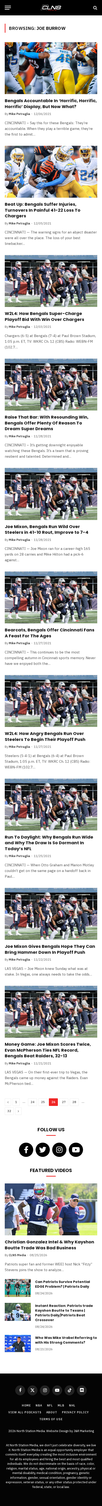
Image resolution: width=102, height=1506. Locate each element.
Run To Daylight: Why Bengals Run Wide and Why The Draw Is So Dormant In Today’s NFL (49, 843)
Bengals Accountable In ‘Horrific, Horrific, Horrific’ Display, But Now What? (51, 103)
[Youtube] (76, 1150)
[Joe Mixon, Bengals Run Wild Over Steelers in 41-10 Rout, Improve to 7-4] (51, 494)
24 (32, 1102)
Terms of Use (50, 1419)
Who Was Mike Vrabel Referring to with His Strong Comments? (66, 1340)
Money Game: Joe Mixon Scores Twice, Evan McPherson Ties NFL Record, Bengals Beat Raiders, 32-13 (48, 1050)
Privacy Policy (75, 1412)
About (51, 1412)
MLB (61, 1405)
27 (64, 1102)
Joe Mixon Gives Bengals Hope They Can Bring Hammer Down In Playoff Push (50, 949)
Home (26, 1405)
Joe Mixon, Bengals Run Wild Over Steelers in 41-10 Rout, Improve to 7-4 (46, 529)
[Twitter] (43, 1150)
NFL (50, 1405)
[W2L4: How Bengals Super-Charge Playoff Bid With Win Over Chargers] (51, 281)
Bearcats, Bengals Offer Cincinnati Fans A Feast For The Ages (49, 633)
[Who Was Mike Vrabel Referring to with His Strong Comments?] (18, 1344)
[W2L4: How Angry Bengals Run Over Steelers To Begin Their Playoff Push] (51, 701)
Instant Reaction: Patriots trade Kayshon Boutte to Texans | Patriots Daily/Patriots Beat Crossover (64, 1312)
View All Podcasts (24, 1412)
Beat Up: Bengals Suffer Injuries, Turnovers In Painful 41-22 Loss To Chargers (42, 210)
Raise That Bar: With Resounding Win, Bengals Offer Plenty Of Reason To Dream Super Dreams (46, 423)
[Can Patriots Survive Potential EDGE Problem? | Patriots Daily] (18, 1288)
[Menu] (8, 7)
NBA (39, 1405)
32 (9, 1111)
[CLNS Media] (51, 7)
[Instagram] (59, 1150)
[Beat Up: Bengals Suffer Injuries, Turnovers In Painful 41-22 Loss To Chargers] (51, 172)
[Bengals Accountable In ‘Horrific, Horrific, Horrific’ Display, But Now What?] (51, 68)
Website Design (58, 1431)
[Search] (94, 7)
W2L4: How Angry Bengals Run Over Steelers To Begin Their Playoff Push (45, 736)
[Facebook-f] (26, 1150)
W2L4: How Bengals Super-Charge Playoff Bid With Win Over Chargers (44, 316)
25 (43, 1102)
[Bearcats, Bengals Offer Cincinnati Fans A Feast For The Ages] (51, 597)
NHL (72, 1405)
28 (74, 1102)
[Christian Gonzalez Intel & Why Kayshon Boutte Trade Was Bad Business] (51, 1209)
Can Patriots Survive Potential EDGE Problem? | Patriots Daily (62, 1284)
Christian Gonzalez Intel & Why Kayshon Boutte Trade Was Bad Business (49, 1244)
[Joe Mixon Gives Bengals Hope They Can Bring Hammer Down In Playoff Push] (51, 914)
